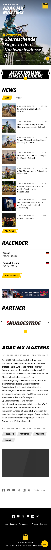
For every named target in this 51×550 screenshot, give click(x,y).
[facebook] (13, 516)
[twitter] (23, 516)
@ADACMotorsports (35, 394)
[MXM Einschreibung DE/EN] (25, 74)
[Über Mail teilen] (13, 490)
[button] (44, 543)
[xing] (37, 516)
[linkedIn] (32, 516)
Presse (35, 524)
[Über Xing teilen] (29, 490)
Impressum (10, 545)
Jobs (6, 524)
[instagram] (18, 516)
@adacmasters (11, 400)
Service (13, 524)
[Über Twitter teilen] (19, 490)
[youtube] (27, 516)
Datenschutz (20, 545)
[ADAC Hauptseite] (45, 8)
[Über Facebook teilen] (3, 490)
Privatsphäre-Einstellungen (36, 545)
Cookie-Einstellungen (20, 470)
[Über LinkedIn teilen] (24, 490)
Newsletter (24, 524)
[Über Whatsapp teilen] (8, 490)
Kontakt (43, 524)
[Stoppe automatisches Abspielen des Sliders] (47, 58)
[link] (25, 32)
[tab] (7, 98)
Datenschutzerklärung (28, 472)
